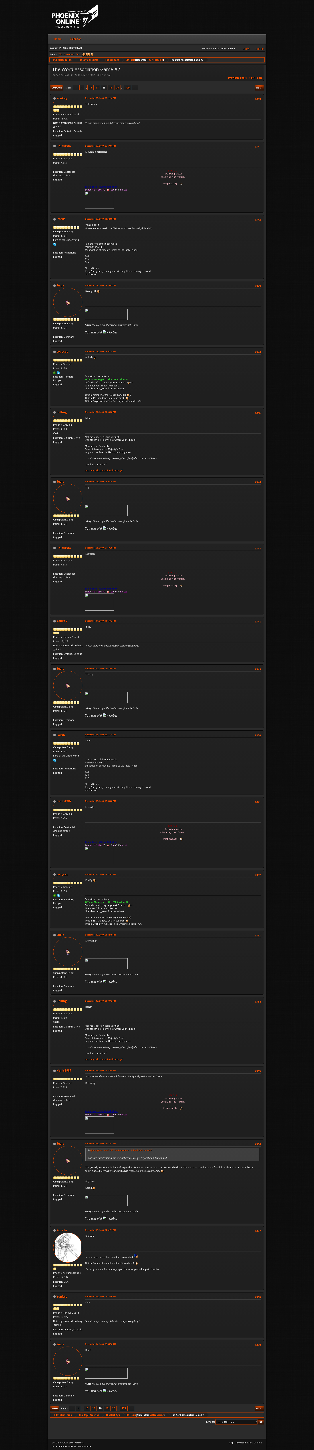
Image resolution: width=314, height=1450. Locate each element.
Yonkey (62, 98)
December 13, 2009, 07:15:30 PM (100, 1296)
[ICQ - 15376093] (54, 372)
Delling (62, 412)
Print (259, 87)
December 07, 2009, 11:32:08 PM (100, 218)
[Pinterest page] (54, 167)
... (86, 87)
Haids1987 (64, 146)
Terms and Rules (243, 1442)
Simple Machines (76, 1443)
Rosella (62, 1230)
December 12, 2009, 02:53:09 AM (100, 668)
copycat (62, 351)
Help (231, 1442)
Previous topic (237, 77)
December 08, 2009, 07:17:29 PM (100, 547)
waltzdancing (156, 60)
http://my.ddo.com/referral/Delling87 (104, 470)
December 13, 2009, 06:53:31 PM (100, 1143)
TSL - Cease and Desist (70, 54)
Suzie (60, 285)
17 (97, 87)
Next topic (255, 77)
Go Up (54, 1408)
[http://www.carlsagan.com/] (54, 332)
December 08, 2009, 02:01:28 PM (100, 351)
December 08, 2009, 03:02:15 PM (100, 481)
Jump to (210, 1421)
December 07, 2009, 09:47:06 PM (100, 145)
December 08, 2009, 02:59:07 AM (100, 285)
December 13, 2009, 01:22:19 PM (100, 934)
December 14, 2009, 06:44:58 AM (100, 1344)
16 (90, 87)
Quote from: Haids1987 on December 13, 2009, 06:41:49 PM (121, 1150)
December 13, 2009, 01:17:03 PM (100, 874)
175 (127, 87)
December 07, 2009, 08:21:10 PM (100, 98)
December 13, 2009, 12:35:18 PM (100, 734)
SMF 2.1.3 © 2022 (60, 1443)
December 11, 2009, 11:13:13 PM (100, 620)
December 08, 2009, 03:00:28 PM (100, 412)
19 (110, 87)
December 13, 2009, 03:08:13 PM (100, 1000)
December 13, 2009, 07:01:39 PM (100, 1230)
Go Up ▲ (258, 1442)
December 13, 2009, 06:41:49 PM (100, 1070)
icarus (61, 219)
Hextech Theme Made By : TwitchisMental (71, 1446)
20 (117, 87)
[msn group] (54, 248)
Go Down (56, 87)
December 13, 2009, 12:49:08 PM (100, 801)
